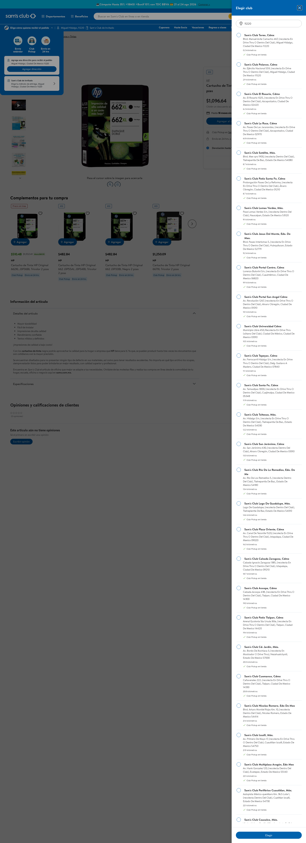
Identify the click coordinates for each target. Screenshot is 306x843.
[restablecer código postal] (241, 23)
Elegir (268, 835)
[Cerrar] (300, 8)
